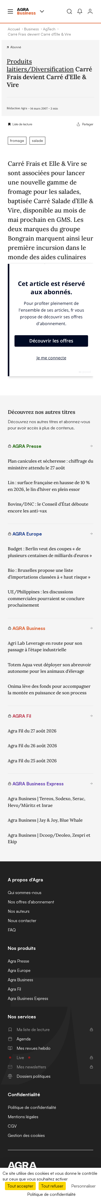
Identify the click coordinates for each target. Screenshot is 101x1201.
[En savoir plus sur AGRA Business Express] (91, 783)
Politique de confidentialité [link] (51, 1194)
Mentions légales (23, 1116)
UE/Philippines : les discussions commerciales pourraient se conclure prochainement (46, 598)
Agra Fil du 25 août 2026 (32, 761)
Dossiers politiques (34, 1076)
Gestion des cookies (26, 1135)
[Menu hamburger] (10, 11)
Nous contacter (22, 920)
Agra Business (20, 979)
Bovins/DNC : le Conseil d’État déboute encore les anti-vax (48, 507)
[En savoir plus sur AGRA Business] (91, 628)
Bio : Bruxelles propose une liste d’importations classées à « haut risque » (49, 573)
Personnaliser (83, 1186)
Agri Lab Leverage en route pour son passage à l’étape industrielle (45, 646)
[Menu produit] (42, 11)
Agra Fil (14, 989)
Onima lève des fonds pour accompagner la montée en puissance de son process (49, 689)
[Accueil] (50, 1165)
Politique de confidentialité (32, 1107)
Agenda (24, 1038)
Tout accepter (20, 1186)
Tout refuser (52, 1186)
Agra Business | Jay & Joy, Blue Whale (45, 820)
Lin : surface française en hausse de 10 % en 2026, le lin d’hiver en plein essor (49, 486)
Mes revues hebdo (34, 1048)
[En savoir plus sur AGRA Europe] (91, 534)
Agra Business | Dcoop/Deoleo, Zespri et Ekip (49, 838)
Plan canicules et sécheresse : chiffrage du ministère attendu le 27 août (50, 464)
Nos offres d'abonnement (31, 901)
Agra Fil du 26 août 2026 (32, 746)
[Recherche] (69, 11)
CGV (12, 1126)
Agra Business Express (28, 998)
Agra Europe (19, 970)
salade (37, 140)
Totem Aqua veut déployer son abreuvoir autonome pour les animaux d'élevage (49, 668)
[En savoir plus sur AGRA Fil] (91, 716)
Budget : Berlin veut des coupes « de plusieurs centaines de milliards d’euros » (50, 552)
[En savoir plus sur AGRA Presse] (91, 446)
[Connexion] (90, 11)
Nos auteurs (19, 911)
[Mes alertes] (80, 11)
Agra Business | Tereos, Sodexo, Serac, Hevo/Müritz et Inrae (46, 802)
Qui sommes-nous (24, 892)
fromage (17, 140)
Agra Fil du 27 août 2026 (32, 731)
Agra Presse (18, 961)
